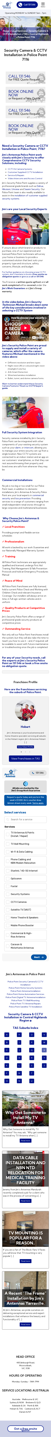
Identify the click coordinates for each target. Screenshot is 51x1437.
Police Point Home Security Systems (25, 988)
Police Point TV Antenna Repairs (25, 1003)
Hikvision (6, 189)
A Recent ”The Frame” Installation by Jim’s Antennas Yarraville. (25, 1298)
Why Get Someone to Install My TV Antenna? (25, 1117)
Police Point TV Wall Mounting (25, 1000)
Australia (16, 1399)
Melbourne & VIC (30, 1399)
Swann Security (32, 189)
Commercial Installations (17, 480)
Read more (25, 1140)
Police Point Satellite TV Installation (25, 1006)
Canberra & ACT (32, 1408)
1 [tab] (21, 751)
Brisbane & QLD (33, 1402)
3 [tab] (29, 751)
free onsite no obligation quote (25, 665)
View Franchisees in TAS (25, 758)
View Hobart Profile (25, 747)
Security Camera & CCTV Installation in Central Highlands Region (25, 1017)
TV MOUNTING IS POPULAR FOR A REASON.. (25, 1237)
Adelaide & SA (19, 1405)
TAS (25, 34)
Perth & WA (32, 1405)
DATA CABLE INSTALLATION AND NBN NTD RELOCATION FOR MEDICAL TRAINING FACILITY (25, 1170)
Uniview (15, 189)
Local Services (18, 31)
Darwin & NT (25, 1412)
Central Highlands (39, 34)
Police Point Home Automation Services (25, 994)
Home (6, 31)
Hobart (25, 726)
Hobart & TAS (16, 1408)
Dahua (40, 186)
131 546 (40, 276)
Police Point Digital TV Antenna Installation (25, 997)
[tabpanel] (25, 725)
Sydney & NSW (17, 1402)
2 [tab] (25, 751)
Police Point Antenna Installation (26, 991)
